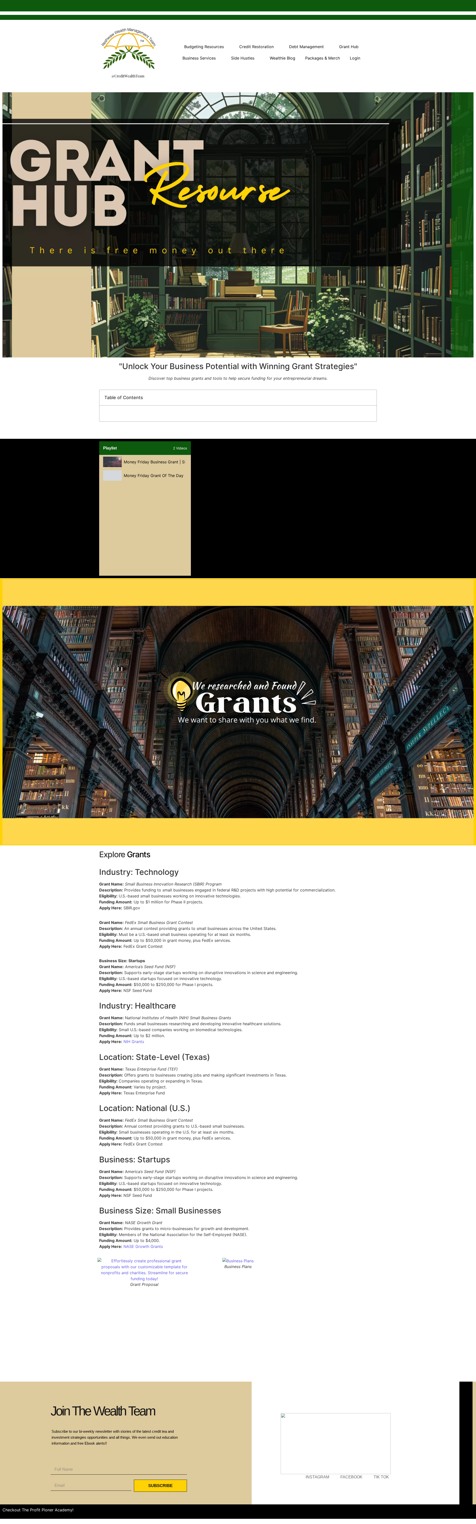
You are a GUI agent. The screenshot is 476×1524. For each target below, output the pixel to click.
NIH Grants (133, 1041)
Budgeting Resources (204, 46)
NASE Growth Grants (143, 1246)
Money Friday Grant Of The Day (153, 475)
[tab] (145, 462)
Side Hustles (242, 58)
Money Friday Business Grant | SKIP (154, 461)
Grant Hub (348, 46)
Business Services (199, 58)
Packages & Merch (322, 58)
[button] (370, 398)
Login (355, 58)
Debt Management (306, 46)
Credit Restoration (256, 46)
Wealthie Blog (282, 58)
